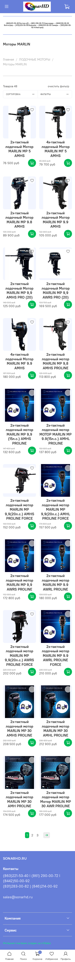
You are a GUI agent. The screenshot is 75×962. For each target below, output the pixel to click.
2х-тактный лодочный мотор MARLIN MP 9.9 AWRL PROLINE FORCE (55, 655)
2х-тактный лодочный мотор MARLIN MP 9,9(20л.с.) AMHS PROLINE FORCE (19, 509)
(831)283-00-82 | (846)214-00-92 (30, 886)
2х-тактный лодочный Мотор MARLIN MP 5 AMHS (19, 149)
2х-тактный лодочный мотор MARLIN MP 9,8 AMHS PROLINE (55, 361)
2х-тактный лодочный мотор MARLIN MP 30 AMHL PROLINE (55, 728)
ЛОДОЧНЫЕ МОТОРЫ (34, 59)
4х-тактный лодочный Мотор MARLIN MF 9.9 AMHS (19, 361)
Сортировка (13, 94)
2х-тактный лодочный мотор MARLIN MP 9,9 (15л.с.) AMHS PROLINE (19, 434)
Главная (8, 59)
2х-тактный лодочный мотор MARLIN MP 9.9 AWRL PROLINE (55, 582)
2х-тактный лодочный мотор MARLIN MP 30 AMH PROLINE (19, 799)
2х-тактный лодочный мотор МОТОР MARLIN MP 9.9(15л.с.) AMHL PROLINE (55, 434)
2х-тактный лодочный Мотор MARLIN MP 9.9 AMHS (56, 220)
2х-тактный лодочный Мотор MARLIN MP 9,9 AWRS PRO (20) (56, 290)
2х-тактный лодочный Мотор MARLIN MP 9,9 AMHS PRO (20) (19, 290)
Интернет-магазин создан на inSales (27, 943)
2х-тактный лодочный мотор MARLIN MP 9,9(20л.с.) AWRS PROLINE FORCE (19, 655)
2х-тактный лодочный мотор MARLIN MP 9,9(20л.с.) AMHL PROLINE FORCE (55, 509)
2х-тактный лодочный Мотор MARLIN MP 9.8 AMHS (19, 220)
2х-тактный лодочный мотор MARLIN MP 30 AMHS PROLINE (19, 728)
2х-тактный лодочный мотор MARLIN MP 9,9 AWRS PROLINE (19, 582)
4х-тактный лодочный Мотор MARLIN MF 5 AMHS (56, 149)
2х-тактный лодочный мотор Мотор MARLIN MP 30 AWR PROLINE (55, 799)
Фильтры (45, 94)
